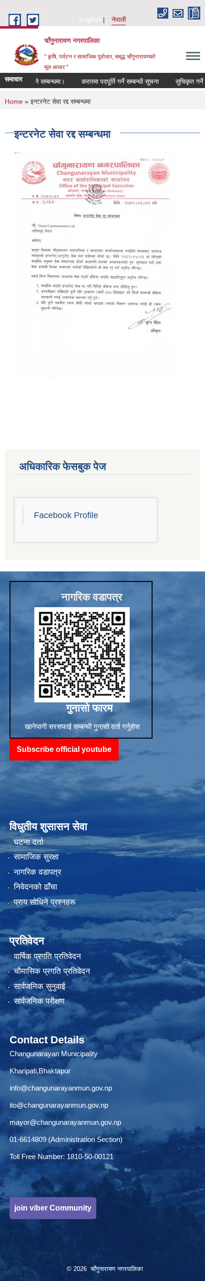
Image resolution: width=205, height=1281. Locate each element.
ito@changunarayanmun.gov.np (59, 1105)
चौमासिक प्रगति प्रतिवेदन (52, 971)
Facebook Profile (66, 515)
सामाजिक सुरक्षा (36, 856)
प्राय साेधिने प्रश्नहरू (44, 902)
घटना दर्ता (28, 842)
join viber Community (53, 1208)
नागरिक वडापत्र (37, 872)
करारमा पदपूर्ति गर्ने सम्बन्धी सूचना (107, 81)
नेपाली (119, 19)
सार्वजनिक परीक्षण (39, 1001)
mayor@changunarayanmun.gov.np (65, 1122)
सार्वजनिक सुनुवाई (39, 986)
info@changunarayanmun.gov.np (61, 1088)
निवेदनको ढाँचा (35, 886)
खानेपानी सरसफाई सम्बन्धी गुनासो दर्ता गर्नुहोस (82, 726)
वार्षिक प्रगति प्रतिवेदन (47, 956)
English (90, 19)
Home (14, 101)
